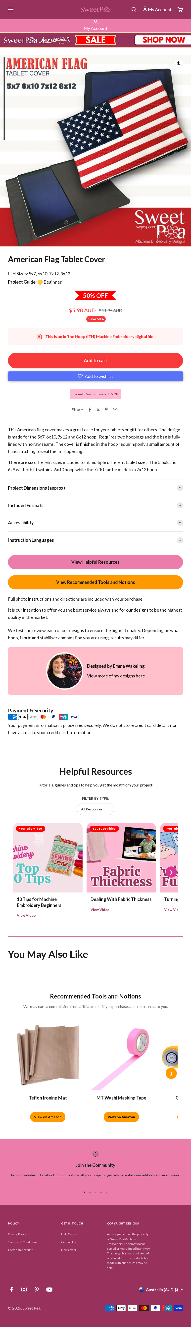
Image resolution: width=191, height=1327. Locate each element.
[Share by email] (115, 409)
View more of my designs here (116, 675)
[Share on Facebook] (90, 409)
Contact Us (68, 1242)
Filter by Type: (95, 798)
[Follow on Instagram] (24, 1289)
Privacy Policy (17, 1234)
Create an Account (20, 1250)
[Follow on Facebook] (11, 1289)
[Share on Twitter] (98, 409)
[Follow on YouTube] (49, 1289)
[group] (95, 40)
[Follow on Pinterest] (36, 1289)
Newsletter (68, 1250)
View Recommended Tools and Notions (95, 582)
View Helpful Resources (95, 562)
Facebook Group (53, 1175)
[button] (95, 376)
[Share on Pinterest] (106, 409)
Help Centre (69, 1234)
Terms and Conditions (22, 1242)
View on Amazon (47, 1117)
